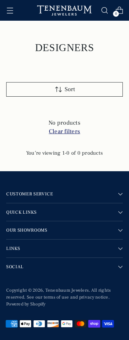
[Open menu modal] (10, 10)
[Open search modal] (104, 10)
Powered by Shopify (26, 304)
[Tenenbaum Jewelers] (64, 10)
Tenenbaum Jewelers (67, 290)
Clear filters (64, 131)
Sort (70, 89)
